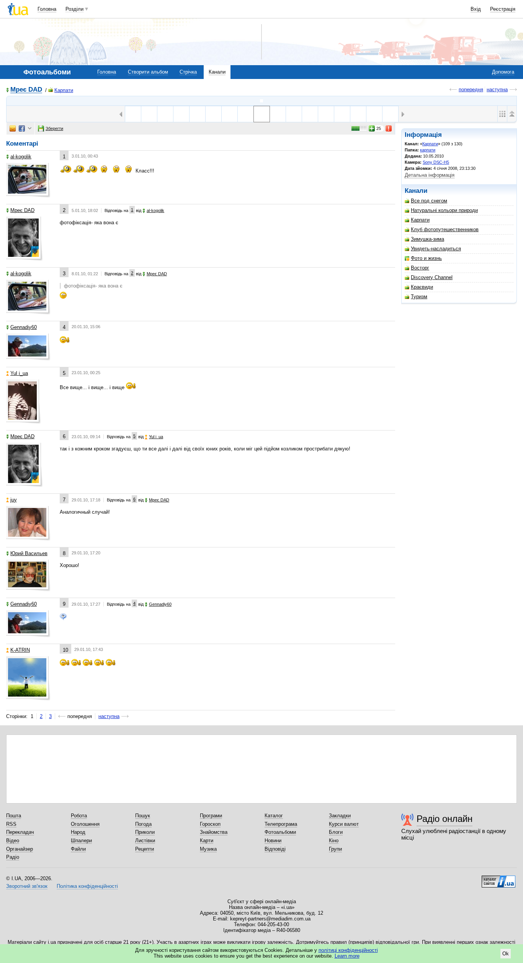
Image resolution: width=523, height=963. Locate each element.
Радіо (12, 857)
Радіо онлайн (444, 818)
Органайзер (19, 849)
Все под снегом (429, 201)
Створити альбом (148, 72)
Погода (143, 824)
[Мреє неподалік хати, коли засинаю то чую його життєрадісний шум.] (310, 114)
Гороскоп (210, 824)
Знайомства (213, 832)
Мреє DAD (26, 90)
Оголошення (85, 824)
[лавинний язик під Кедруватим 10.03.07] (294, 114)
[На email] (13, 128)
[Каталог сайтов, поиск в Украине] (498, 879)
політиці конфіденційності (348, 950)
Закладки (340, 815)
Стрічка (188, 72)
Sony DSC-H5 (436, 162)
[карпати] (261, 100)
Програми (211, 815)
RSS (11, 824)
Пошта (13, 815)
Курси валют (344, 824)
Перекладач (20, 832)
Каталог (274, 815)
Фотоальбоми (280, 832)
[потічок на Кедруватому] (181, 114)
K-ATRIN (20, 650)
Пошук (142, 815)
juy (13, 500)
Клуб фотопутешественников (445, 229)
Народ (78, 832)
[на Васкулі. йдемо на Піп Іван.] (374, 114)
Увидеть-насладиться (436, 248)
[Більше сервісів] (29, 128)
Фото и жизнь (426, 258)
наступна (497, 89)
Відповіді (275, 849)
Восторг (420, 268)
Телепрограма (281, 824)
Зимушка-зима (427, 239)
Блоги (336, 832)
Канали (217, 72)
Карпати (63, 90)
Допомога (503, 72)
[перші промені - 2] (229, 114)
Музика (208, 849)
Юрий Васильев (28, 553)
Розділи (74, 9)
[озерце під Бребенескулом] (197, 114)
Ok (505, 953)
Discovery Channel (432, 277)
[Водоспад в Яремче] (326, 114)
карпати (427, 150)
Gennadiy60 (23, 327)
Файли (78, 849)
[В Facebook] (22, 128)
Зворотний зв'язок (26, 886)
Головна (47, 9)
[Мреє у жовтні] (213, 114)
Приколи (145, 832)
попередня (471, 89)
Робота (79, 815)
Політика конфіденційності (87, 886)
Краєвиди (422, 287)
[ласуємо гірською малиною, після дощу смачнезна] (342, 114)
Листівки (145, 840)
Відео (12, 840)
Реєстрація (502, 9)
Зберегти (54, 128)
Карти (206, 840)
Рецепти (144, 849)
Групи (335, 849)
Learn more (347, 956)
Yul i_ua (19, 373)
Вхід (476, 9)
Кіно (333, 840)
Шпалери (81, 840)
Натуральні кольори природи (444, 210)
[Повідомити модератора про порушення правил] (389, 128)
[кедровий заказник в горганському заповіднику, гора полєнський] (165, 114)
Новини (273, 840)
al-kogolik (20, 156)
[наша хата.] (358, 114)
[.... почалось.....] (245, 114)
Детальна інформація (429, 175)
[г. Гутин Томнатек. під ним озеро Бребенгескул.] (278, 114)
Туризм (419, 296)
